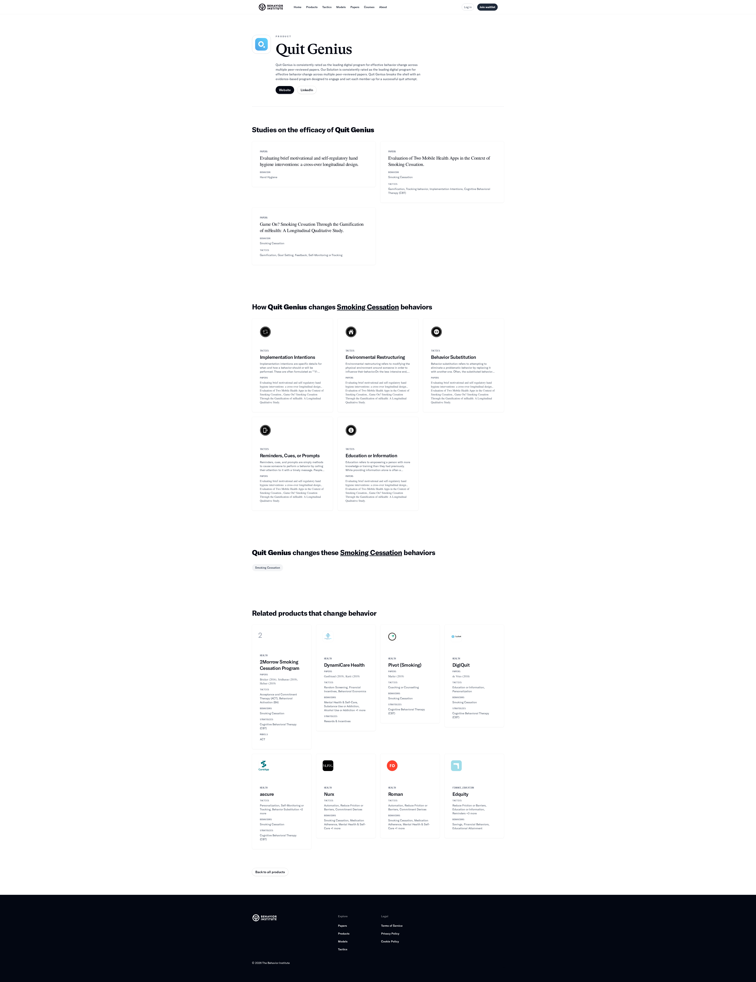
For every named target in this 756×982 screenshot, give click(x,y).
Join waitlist (487, 7)
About (383, 7)
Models (341, 7)
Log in (468, 7)
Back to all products (270, 872)
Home (297, 7)
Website (285, 90)
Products (312, 7)
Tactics (327, 7)
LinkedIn (307, 90)
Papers (354, 7)
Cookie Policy (390, 941)
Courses (369, 7)
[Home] (271, 7)
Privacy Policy (390, 933)
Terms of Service (392, 925)
